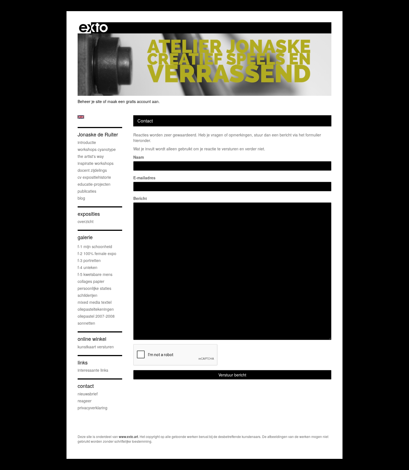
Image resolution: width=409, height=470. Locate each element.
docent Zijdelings (92, 170)
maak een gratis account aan (133, 101)
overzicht (85, 221)
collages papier (91, 281)
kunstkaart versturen (96, 346)
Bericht (140, 198)
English (81, 117)
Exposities (89, 213)
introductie (87, 142)
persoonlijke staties (94, 288)
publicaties (87, 191)
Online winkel (92, 338)
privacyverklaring (92, 407)
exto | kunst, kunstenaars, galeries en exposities (93, 27)
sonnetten (86, 323)
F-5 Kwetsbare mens (95, 274)
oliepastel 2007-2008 (96, 316)
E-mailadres (144, 177)
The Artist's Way (91, 156)
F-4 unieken (87, 267)
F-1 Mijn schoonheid (95, 246)
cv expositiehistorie (94, 177)
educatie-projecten (94, 184)
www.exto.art (128, 436)
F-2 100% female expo (97, 253)
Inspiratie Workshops (96, 163)
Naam (138, 157)
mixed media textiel (95, 302)
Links (83, 362)
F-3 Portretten (89, 260)
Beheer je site (90, 101)
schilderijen (87, 295)
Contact (86, 385)
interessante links (93, 370)
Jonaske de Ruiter (98, 134)
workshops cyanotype (97, 149)
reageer (85, 400)
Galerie (85, 237)
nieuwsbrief (88, 393)
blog (81, 198)
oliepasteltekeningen (96, 309)
